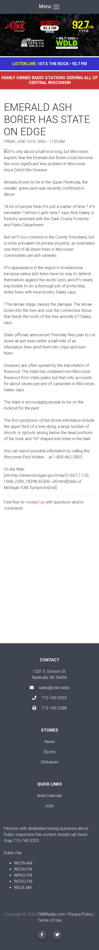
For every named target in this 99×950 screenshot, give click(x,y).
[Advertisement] (49, 581)
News (49, 741)
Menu (46, 6)
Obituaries (49, 762)
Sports (50, 751)
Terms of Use (49, 920)
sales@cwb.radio (54, 687)
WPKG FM (23, 875)
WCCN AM (23, 863)
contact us (34, 502)
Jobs (49, 805)
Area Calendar (49, 795)
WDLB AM (22, 887)
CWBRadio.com (51, 914)
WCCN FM (23, 869)
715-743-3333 (53, 697)
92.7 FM (79, 63)
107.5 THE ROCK (53, 63)
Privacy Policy (80, 914)
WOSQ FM (23, 881)
